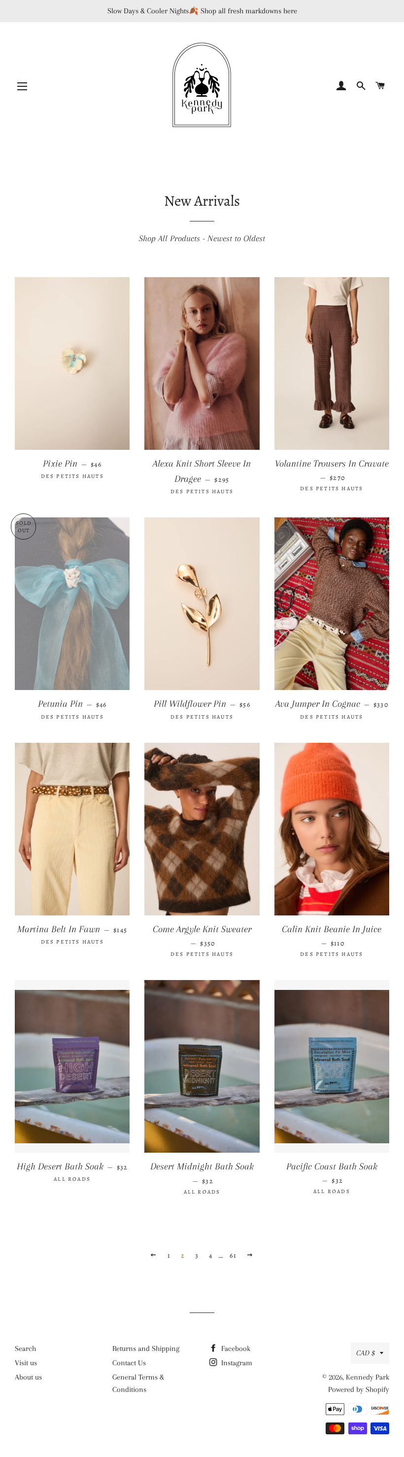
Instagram (235, 1362)
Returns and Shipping (145, 1348)
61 (233, 1255)
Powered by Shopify (358, 1389)
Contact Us (129, 1362)
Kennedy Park (367, 1377)
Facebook (234, 1348)
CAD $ (365, 1352)
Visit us (26, 1362)
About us (28, 1377)
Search (25, 1348)
